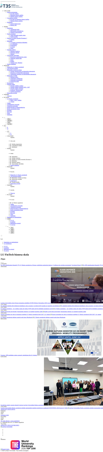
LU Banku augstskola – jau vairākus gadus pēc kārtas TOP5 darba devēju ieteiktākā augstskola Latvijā (27, 308)
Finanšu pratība (15, 182)
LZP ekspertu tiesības (15, 176)
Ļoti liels (10, 124)
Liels (9, 122)
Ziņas (11, 214)
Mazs (9, 119)
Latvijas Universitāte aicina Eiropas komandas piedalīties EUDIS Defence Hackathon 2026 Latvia (26, 303)
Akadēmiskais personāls (16, 205)
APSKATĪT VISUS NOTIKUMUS (10, 425)
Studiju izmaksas (16, 158)
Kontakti (12, 211)
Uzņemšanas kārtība (17, 145)
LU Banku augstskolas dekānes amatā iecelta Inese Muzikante (17, 317)
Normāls (10, 120)
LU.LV (12, 220)
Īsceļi (9, 218)
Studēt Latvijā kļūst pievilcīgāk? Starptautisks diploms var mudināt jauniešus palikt (22, 311)
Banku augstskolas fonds (16, 210)
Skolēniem (14, 147)
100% (12, 229)
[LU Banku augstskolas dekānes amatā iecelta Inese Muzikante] (49, 317)
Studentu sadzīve (16, 162)
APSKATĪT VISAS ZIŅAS (8, 409)
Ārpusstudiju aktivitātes (18, 164)
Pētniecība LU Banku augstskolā (18, 175)
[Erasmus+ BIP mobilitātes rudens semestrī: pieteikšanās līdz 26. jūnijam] (69, 355)
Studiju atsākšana (14, 165)
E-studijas (12, 222)
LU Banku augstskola (17, 203)
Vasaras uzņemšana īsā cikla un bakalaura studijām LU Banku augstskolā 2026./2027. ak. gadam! (25, 314)
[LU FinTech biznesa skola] (11, 8)
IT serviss (12, 224)
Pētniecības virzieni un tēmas (19, 178)
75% (12, 227)
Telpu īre (12, 193)
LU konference (8, 243)
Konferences (13, 180)
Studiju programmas (17, 144)
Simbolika (12, 216)
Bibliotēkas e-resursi (15, 223)
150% (12, 232)
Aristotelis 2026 (5, 415)
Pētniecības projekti (15, 183)
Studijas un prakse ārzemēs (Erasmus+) (22, 159)
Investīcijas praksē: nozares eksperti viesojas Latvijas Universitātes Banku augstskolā (22, 405)
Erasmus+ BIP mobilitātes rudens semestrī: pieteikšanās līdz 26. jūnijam (19, 355)
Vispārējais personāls (15, 207)
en (11, 134)
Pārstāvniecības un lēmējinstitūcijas (19, 208)
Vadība (12, 204)
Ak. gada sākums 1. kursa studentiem (10, 421)
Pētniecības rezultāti (17, 179)
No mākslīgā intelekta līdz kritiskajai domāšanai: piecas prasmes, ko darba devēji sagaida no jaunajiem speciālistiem (30, 306)
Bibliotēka (14, 161)
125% (12, 231)
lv (8, 131)
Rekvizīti (12, 213)
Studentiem (14, 156)
